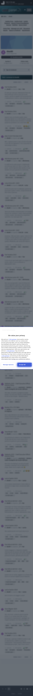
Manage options (8, 364)
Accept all (22, 364)
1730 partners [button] (12, 339)
